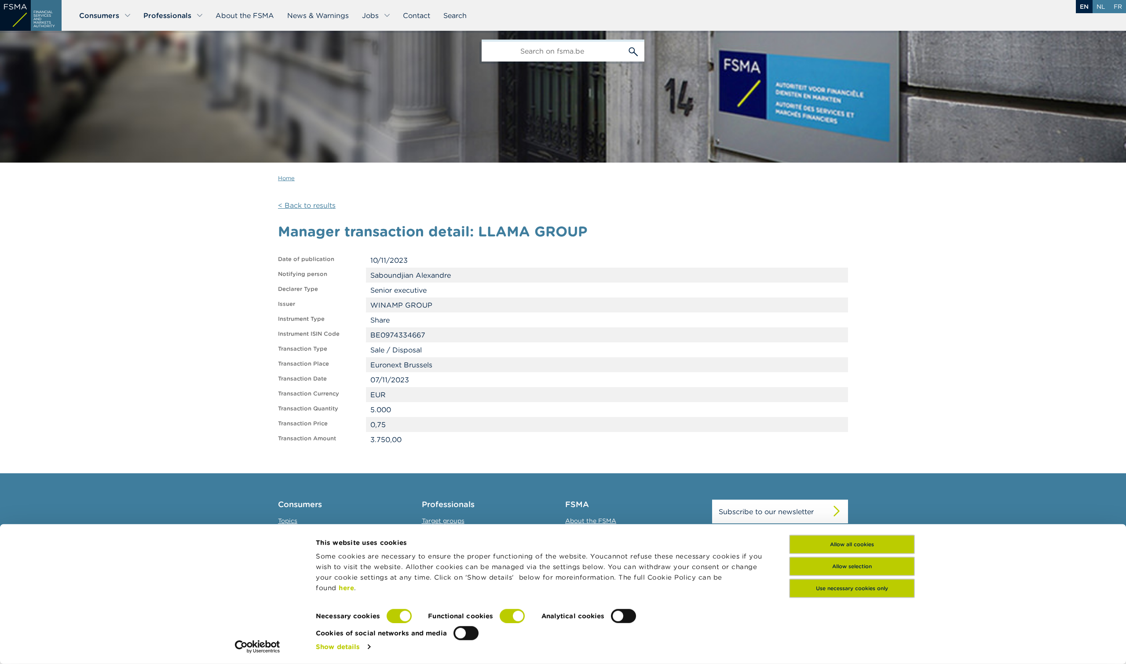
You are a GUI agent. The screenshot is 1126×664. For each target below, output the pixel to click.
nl (1101, 7)
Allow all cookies (852, 544)
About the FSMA (245, 15)
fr (1118, 7)
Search (455, 15)
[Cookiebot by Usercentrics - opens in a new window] (257, 646)
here (346, 588)
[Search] (633, 51)
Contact (416, 15)
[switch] (512, 616)
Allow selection (852, 566)
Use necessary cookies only (852, 588)
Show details (338, 646)
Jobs (370, 15)
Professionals (167, 15)
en (1084, 7)
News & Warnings (318, 15)
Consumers (99, 15)
